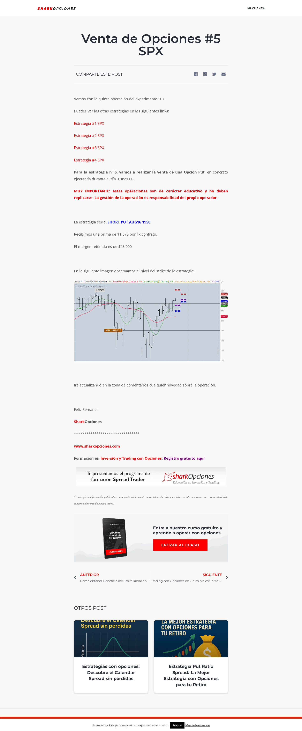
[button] (195, 74)
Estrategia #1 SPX (89, 123)
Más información (197, 725)
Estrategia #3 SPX (89, 147)
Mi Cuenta (256, 8)
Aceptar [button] (177, 725)
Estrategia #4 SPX (89, 159)
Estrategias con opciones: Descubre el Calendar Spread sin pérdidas (111, 672)
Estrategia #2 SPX (89, 135)
